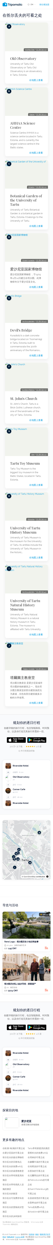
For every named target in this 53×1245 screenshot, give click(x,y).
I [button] (14, 867)
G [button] (16, 853)
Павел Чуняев (28, 669)
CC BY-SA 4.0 (41, 114)
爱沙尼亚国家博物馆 (26, 269)
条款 (37, 1234)
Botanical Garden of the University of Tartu (26, 200)
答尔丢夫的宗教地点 (12, 1162)
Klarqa (32, 114)
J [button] (13, 856)
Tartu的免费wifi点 (36, 1207)
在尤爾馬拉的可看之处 (38, 1175)
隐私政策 (10, 1237)
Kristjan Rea (29, 50)
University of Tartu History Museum (25, 530)
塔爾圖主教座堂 (22, 677)
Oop (32, 454)
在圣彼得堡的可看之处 (38, 1198)
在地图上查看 (36, 80)
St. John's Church (23, 398)
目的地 (31, 1234)
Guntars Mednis (28, 390)
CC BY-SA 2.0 (41, 669)
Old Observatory (23, 58)
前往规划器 (44, 4)
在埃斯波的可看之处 (37, 1166)
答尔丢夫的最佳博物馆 (13, 1157)
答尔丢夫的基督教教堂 (13, 1171)
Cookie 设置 (19, 1237)
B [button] (30, 862)
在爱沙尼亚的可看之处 (13, 1153)
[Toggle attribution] (47, 876)
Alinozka (31, 519)
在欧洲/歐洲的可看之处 (14, 1148)
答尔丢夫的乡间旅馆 (12, 1216)
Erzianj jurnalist (28, 260)
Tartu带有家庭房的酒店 (39, 1148)
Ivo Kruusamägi (28, 321)
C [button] (19, 849)
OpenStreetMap (29, 876)
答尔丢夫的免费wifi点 (13, 1166)
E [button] (14, 859)
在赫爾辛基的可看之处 (38, 1162)
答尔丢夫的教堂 (10, 1193)
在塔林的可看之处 (36, 1157)
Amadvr (31, 187)
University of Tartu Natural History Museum (25, 605)
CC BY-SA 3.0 (41, 50)
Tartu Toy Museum (25, 463)
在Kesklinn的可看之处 (38, 1211)
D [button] (39, 832)
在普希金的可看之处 (37, 1202)
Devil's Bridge (21, 330)
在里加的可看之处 (36, 1171)
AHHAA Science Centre (22, 125)
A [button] (18, 859)
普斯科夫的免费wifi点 (38, 1153)
